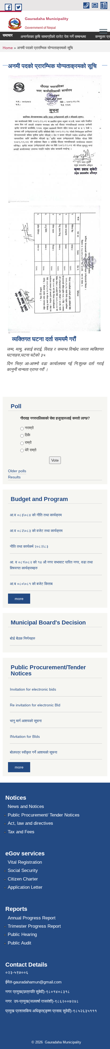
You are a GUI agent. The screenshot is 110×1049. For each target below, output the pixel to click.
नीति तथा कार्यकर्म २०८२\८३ (29, 546)
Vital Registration (25, 862)
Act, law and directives (30, 823)
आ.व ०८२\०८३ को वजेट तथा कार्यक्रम (36, 530)
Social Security (23, 870)
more (19, 598)
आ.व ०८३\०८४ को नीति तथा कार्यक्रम (36, 515)
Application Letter (25, 887)
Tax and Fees (21, 831)
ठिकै (27, 435)
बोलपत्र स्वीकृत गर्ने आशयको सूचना (33, 752)
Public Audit (19, 943)
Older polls (17, 471)
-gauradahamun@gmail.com (37, 982)
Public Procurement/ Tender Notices (44, 815)
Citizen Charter (23, 879)
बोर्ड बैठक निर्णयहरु (22, 638)
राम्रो (28, 442)
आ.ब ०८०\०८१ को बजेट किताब (31, 584)
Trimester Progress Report (34, 926)
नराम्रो (29, 428)
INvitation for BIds (25, 736)
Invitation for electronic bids (33, 689)
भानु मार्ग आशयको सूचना (26, 721)
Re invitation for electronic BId (35, 705)
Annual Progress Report (32, 917)
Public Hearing (22, 934)
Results (14, 477)
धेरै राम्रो (30, 450)
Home (8, 48)
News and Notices (26, 806)
